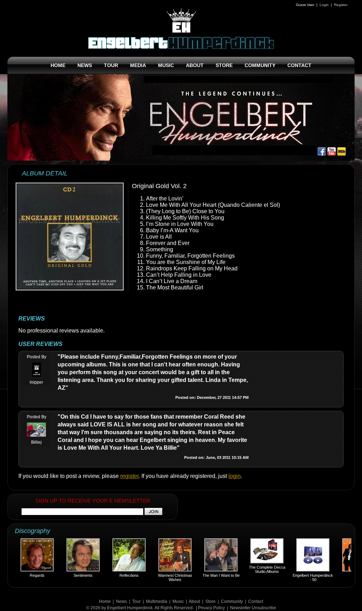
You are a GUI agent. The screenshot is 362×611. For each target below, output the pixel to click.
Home (105, 601)
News (121, 601)
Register (341, 5)
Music (178, 601)
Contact (255, 601)
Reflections (119, 575)
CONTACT (299, 65)
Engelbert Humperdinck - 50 (303, 577)
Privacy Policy (211, 607)
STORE (224, 65)
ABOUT (195, 65)
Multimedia (156, 601)
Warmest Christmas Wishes (165, 577)
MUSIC (166, 65)
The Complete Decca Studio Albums (257, 569)
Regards (27, 575)
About (194, 601)
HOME (58, 65)
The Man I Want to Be (211, 575)
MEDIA (138, 65)
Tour (136, 601)
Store (210, 601)
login (234, 476)
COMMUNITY (260, 65)
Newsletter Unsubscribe (253, 607)
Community (232, 601)
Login (324, 5)
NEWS (84, 65)
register (129, 476)
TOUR (111, 65)
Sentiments (73, 575)
